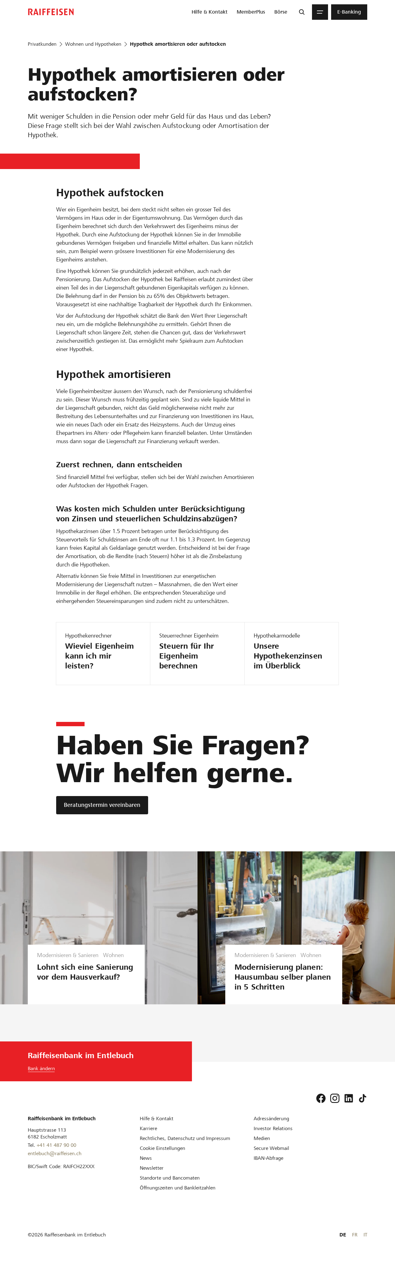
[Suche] (301, 12)
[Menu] (320, 12)
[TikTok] (362, 1098)
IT (365, 1235)
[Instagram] (334, 1098)
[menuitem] (209, 12)
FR (354, 1235)
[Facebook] (321, 1098)
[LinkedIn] (348, 1098)
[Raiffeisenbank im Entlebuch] (51, 12)
